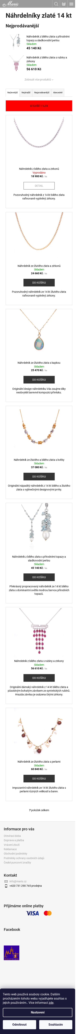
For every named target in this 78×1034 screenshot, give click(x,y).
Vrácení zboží (12, 844)
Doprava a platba (14, 840)
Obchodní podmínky (15, 853)
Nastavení (37, 1012)
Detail (39, 185)
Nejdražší (26, 92)
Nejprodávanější (41, 92)
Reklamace (10, 849)
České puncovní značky (17, 862)
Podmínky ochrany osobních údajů (24, 858)
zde (51, 1003)
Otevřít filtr (39, 105)
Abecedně (57, 92)
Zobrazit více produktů (38, 79)
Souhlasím (55, 1024)
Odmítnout (19, 1024)
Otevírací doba (12, 835)
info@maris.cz (18, 881)
